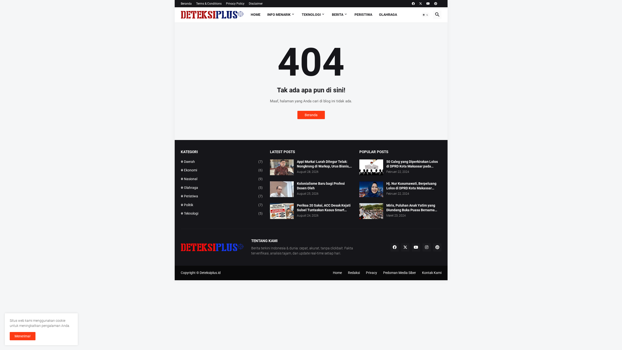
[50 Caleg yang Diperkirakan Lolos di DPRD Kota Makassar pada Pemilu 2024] (371, 167)
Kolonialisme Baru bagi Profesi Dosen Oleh (321, 186)
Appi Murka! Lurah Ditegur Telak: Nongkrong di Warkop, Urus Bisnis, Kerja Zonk (323, 164)
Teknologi (311, 15)
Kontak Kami (431, 273)
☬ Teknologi (222, 213)
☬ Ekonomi (222, 170)
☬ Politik (222, 205)
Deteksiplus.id (210, 273)
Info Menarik (279, 15)
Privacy (371, 273)
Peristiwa (363, 15)
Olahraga (388, 15)
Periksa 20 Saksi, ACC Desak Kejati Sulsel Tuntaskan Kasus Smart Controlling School (324, 207)
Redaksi (354, 273)
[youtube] (428, 3)
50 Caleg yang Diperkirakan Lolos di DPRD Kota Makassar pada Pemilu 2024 (412, 164)
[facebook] (413, 3)
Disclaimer (256, 3)
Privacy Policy (235, 3)
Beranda (186, 3)
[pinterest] (435, 3)
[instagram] (427, 247)
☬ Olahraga (222, 188)
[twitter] (420, 3)
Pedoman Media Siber (399, 273)
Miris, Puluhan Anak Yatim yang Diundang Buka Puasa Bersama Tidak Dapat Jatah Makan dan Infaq (413, 207)
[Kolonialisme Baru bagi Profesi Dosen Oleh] (282, 189)
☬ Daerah (222, 162)
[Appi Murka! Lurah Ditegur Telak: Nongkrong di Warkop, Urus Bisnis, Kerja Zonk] (282, 167)
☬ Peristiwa (222, 196)
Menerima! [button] (23, 336)
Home (255, 15)
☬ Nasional (222, 179)
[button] (425, 14)
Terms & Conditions (209, 3)
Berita (337, 15)
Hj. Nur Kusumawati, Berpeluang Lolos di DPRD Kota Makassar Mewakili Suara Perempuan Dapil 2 (413, 186)
